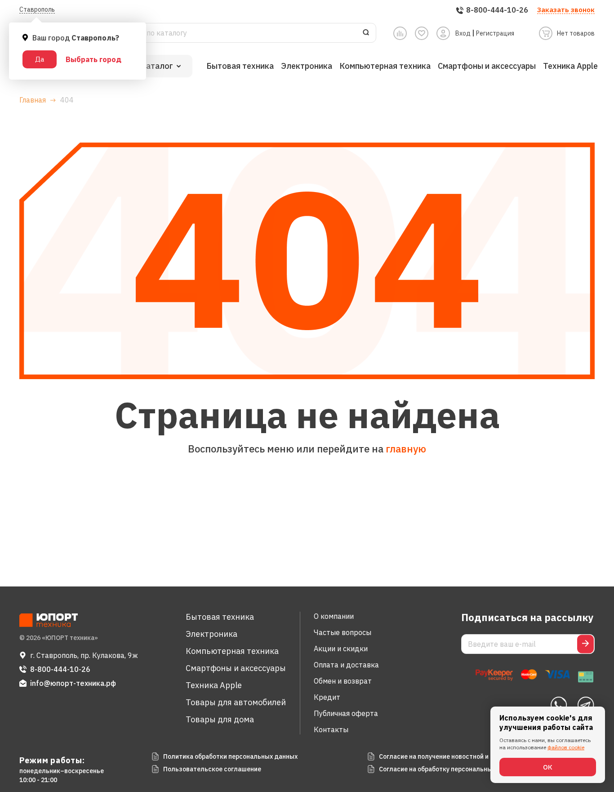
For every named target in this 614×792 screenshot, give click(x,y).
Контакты (331, 729)
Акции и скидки (341, 648)
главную (406, 448)
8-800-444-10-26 (60, 669)
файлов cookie (565, 747)
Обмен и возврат (343, 680)
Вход (463, 33)
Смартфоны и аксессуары (487, 66)
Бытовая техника (240, 66)
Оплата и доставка (346, 664)
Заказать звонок (566, 9)
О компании (334, 616)
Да (39, 59)
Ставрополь (37, 9)
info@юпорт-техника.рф (73, 683)
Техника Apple (570, 66)
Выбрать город (93, 59)
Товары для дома (220, 719)
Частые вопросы (342, 632)
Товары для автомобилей (236, 702)
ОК (547, 767)
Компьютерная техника (385, 66)
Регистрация (495, 33)
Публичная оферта (346, 713)
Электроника (306, 66)
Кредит (327, 697)
